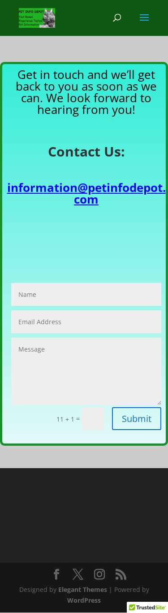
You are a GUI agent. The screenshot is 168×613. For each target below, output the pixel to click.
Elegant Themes (82, 589)
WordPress (84, 600)
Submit (136, 419)
